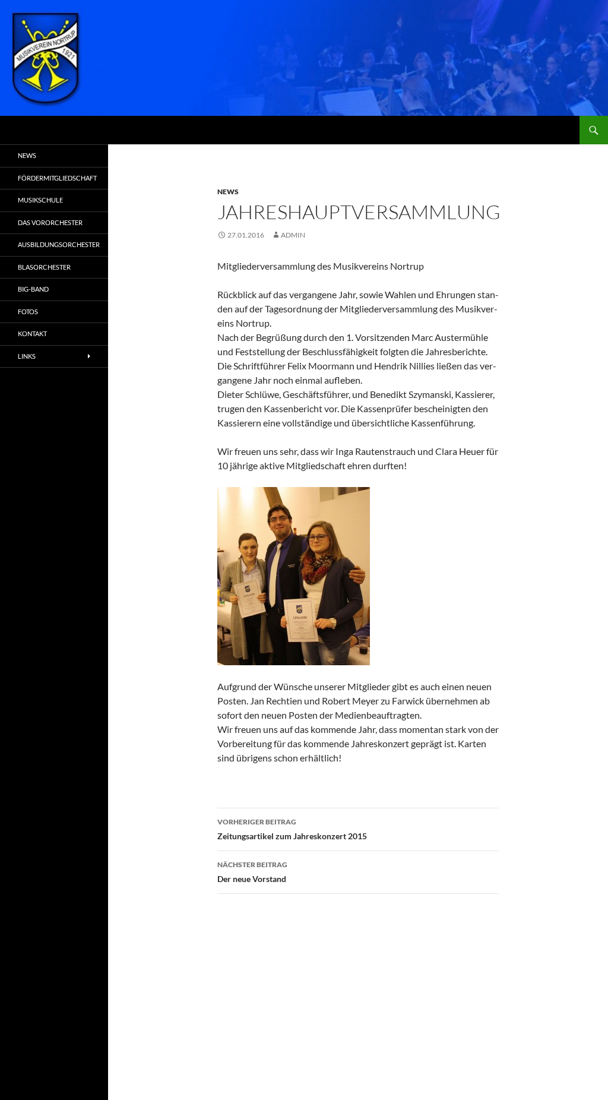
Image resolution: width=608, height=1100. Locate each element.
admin (293, 234)
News (228, 191)
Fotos (28, 311)
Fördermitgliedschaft (57, 178)
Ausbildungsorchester (59, 244)
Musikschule (40, 200)
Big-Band (33, 289)
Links (27, 356)
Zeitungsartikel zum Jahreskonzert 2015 (292, 829)
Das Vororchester (50, 222)
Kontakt (32, 333)
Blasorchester (44, 267)
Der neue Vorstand (252, 872)
